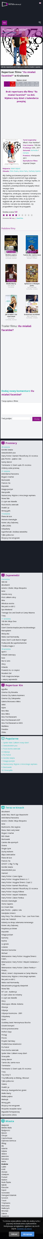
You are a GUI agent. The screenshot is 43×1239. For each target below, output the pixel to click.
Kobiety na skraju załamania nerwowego (17, 922)
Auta (3, 591)
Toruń (3, 1200)
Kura (3, 658)
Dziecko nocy (6, 594)
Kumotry (4, 938)
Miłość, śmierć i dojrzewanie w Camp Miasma (19, 973)
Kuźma (4, 941)
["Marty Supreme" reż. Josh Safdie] (11, 273)
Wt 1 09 (23, 84)
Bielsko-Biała (6, 1128)
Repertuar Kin (14, 685)
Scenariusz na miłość (32, 314)
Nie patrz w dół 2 (8, 606)
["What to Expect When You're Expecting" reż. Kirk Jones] (11, 304)
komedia (34, 150)
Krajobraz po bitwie (9, 928)
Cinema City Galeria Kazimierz (13, 695)
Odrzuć (14, 1234)
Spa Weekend (6, 609)
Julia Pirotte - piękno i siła (11, 459)
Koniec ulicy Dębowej (9, 522)
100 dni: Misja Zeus (8, 621)
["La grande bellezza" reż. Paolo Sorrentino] (11, 244)
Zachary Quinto (35, 171)
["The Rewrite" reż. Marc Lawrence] (32, 304)
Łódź (3, 1169)
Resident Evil (6, 673)
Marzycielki (5, 492)
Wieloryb (4, 1099)
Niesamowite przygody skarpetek (14, 985)
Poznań (4, 1177)
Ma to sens (5, 661)
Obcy (3, 664)
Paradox (4, 729)
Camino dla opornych (9, 842)
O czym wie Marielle (9, 501)
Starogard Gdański (8, 1195)
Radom (4, 1180)
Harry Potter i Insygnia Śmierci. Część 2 (16, 882)
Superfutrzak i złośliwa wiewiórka (14, 532)
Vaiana (4, 1084)
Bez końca (5, 624)
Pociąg (4, 1035)
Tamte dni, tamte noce (32, 255)
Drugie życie (6, 848)
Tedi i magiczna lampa (10, 676)
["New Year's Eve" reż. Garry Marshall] (32, 273)
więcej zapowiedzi (10, 679)
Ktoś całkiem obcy (8, 597)
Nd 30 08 (13, 84)
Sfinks (3, 732)
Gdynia (4, 1151)
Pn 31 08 (18, 84)
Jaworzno (5, 1156)
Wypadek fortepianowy (10, 1112)
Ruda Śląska (6, 1182)
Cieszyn (4, 1135)
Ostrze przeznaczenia (9, 1028)
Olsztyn (4, 1172)
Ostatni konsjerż (7, 1025)
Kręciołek (5, 486)
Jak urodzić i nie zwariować (11, 315)
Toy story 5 (6, 1075)
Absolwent (5, 585)
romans (26, 153)
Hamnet (4, 873)
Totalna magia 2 (7, 646)
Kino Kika (5, 711)
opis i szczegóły (22, 67)
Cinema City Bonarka (9, 692)
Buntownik (5, 480)
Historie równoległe (9, 519)
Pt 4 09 (36, 84)
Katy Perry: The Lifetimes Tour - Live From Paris (20, 916)
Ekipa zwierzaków (8, 854)
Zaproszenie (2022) (9, 1115)
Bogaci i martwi (7, 477)
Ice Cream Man (7, 907)
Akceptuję (27, 1234)
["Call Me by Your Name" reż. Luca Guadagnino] (32, 244)
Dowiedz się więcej (24, 1228)
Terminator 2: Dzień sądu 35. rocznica (16, 465)
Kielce (3, 1161)
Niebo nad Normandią (10, 637)
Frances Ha (5, 483)
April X (3, 652)
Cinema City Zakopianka (10, 698)
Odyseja (6, 752)
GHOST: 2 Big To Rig (9, 864)
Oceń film (19, 218)
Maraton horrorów (8, 950)
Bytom (4, 1133)
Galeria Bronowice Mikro (11, 701)
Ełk (2, 1146)
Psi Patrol (7, 755)
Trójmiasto (5, 1203)
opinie (38, 67)
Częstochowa (6, 1138)
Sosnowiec (5, 1193)
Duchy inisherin (7, 851)
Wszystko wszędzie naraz (11, 1109)
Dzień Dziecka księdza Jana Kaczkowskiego (18, 627)
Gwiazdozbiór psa (8, 453)
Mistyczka (5, 634)
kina (14, 4)
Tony (3, 616)
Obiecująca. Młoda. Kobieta (12, 1004)
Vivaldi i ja (5, 507)
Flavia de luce (6, 516)
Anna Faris (23, 171)
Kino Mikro (5, 714)
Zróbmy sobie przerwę (10, 468)
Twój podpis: (6, 418)
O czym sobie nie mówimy (11, 995)
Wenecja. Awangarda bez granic (14, 1090)
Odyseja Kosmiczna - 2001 (11, 1013)
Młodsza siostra (7, 603)
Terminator (5, 1065)
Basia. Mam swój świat (10, 830)
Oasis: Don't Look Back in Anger (14, 640)
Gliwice (4, 1154)
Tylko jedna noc (7, 535)
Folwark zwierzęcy (8, 655)
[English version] (40, 3)
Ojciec (3, 1019)
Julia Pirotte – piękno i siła (11, 910)
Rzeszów (4, 1187)
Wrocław (4, 1211)
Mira (3, 600)
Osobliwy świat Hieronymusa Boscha (15, 1022)
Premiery (11, 443)
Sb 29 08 (7, 84)
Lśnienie (4, 947)
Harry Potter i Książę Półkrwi (12, 891)
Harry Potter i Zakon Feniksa (12, 898)
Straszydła (8, 770)
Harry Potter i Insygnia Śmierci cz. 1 (15, 879)
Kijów (3, 707)
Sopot (3, 1190)
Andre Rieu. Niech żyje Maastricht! (14, 815)
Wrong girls (5, 511)
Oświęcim (5, 1174)
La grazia (5, 944)
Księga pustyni (7, 489)
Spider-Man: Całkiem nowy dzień (16, 742)
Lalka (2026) (6, 525)
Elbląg (3, 1143)
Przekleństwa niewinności (11, 1044)
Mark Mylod (13, 35)
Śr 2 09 (27, 84)
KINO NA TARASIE (8, 919)
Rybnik (4, 1185)
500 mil (4, 582)
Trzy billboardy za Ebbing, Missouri (15, 1078)
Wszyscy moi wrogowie (10, 538)
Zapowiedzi (12, 575)
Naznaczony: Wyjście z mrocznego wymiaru (18, 495)
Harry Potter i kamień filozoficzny (14, 885)
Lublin (3, 1167)
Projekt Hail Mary (8, 1041)
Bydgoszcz (5, 1130)
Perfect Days (6, 1032)
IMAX (3, 704)
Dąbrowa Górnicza (8, 1140)
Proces (4, 1038)
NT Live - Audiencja (9, 992)
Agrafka (4, 689)
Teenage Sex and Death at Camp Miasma (18, 613)
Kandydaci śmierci (8, 913)
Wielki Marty (11, 284)
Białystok (5, 1125)
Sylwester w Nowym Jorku (32, 285)
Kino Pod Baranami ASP (10, 720)
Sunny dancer (6, 462)
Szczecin (4, 1198)
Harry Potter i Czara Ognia (11, 876)
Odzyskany (5, 529)
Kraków (4, 1164)
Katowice (5, 1159)
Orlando (4, 667)
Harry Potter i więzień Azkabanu (14, 894)
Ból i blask (5, 836)
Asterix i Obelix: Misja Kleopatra (14, 588)
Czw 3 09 (32, 84)
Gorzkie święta (7, 450)
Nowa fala (5, 498)
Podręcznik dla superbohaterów (14, 643)
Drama (4, 845)
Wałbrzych (5, 1208)
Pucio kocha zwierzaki (9, 504)
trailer (32, 67)
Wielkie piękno (11, 255)
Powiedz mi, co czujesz (10, 670)
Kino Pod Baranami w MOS (12, 723)
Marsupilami (6, 630)
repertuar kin (11, 67)
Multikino (5, 726)
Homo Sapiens (7, 904)
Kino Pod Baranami (9, 717)
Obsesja (4, 1007)
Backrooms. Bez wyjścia (10, 827)
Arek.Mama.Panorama (10, 474)
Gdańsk (4, 1148)
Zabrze (4, 1213)
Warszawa (5, 1206)
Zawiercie (5, 1216)
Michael (4, 953)
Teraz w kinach (14, 807)
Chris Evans (14, 171)
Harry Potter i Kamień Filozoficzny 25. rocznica (19, 456)
